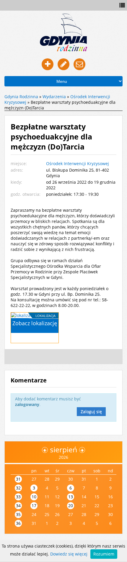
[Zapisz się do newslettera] (79, 64)
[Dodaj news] (63, 64)
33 (18, 496)
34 (18, 505)
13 (70, 496)
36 (18, 523)
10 (34, 496)
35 (18, 514)
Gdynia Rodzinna (21, 96)
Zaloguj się (91, 411)
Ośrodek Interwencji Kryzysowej (77, 163)
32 (18, 488)
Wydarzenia (54, 96)
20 (70, 505)
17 (34, 505)
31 (18, 479)
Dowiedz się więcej (68, 554)
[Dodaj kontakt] (47, 64)
